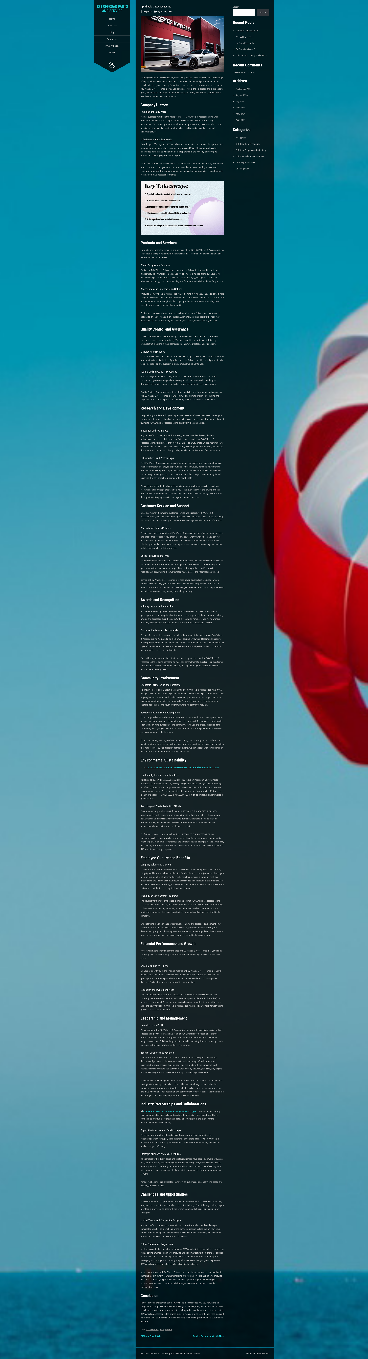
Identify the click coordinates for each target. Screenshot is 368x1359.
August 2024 (242, 95)
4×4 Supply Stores (244, 36)
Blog (112, 32)
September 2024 (243, 89)
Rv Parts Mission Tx (245, 43)
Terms (112, 52)
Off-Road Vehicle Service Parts (250, 156)
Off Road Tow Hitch (151, 1336)
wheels (168, 1329)
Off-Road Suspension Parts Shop (251, 150)
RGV (162, 1329)
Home (112, 18)
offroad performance (245, 162)
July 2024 (240, 101)
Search (236, 6)
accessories (152, 1329)
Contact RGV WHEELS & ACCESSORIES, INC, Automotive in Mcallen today (182, 767)
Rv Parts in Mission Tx (246, 49)
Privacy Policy (112, 45)
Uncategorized (242, 168)
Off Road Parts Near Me (247, 30)
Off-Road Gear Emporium (248, 144)
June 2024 (240, 107)
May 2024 (240, 113)
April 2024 (240, 120)
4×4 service (241, 137)
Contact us (112, 39)
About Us (112, 25)
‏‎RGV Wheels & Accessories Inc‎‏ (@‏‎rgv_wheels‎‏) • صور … (170, 1111)
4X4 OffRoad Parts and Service (112, 8)
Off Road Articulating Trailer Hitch (251, 55)
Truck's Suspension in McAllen (208, 1336)
